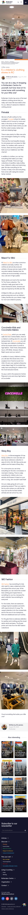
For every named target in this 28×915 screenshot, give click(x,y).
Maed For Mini (7, 262)
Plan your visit (6, 857)
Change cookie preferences (7, 908)
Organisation (5, 882)
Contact (4, 885)
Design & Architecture (8, 850)
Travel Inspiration (7, 861)
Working (5, 874)
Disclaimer (3, 906)
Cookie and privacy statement (13, 906)
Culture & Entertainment (8, 853)
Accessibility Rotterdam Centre (10, 866)
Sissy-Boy (4, 455)
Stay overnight (6, 859)
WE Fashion (5, 584)
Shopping (5, 844)
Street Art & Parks (7, 848)
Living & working (6, 870)
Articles (4, 838)
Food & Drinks (6, 846)
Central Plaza (7, 334)
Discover (4, 842)
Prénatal (10, 119)
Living (4, 872)
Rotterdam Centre (7, 878)
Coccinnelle (16, 341)
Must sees (5, 863)
